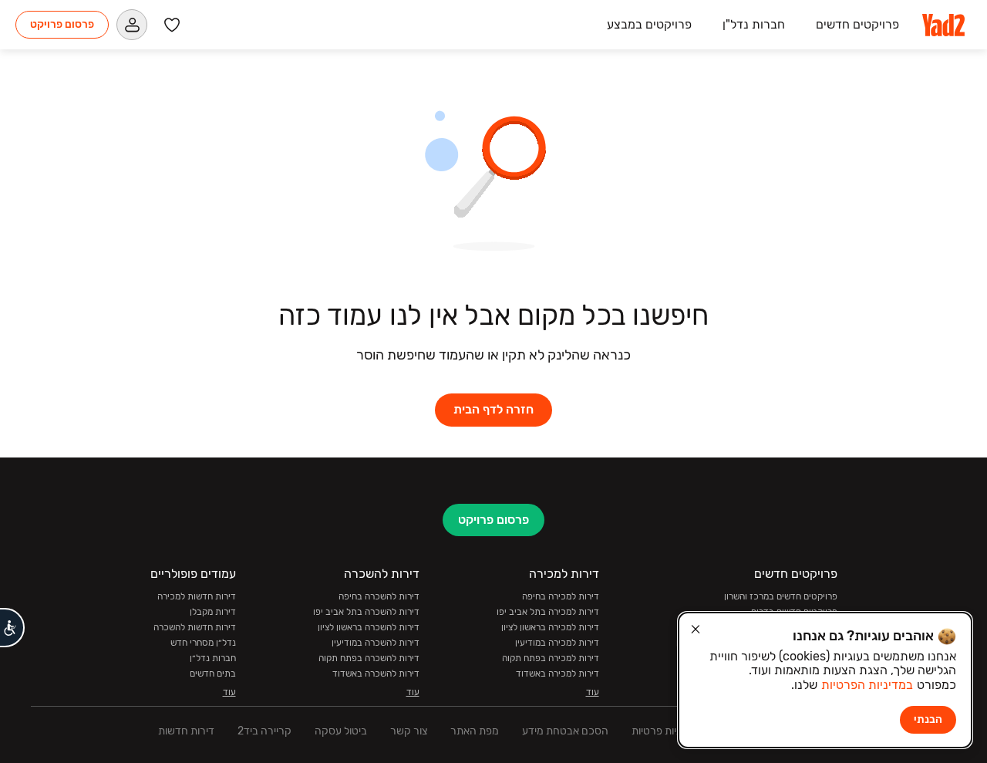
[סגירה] (695, 629)
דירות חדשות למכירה (196, 596)
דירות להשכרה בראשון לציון (368, 627)
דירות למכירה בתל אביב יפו (548, 611)
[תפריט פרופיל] (132, 24)
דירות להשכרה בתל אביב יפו (366, 611)
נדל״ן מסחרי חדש (203, 642)
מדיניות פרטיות (664, 731)
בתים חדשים (213, 673)
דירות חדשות (186, 731)
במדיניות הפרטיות (867, 684)
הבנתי (928, 719)
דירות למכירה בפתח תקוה (550, 658)
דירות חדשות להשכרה (194, 627)
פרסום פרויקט (62, 24)
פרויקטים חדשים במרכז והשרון (780, 596)
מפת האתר (474, 731)
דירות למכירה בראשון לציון (550, 627)
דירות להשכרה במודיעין (375, 642)
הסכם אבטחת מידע (565, 731)
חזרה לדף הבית (493, 409)
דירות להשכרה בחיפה (379, 596)
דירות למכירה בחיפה (560, 596)
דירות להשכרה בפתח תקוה (368, 658)
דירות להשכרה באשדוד (375, 673)
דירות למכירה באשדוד (557, 673)
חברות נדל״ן (213, 658)
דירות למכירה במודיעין (557, 642)
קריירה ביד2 (264, 731)
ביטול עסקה (341, 731)
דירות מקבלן (213, 611)
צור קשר (408, 731)
